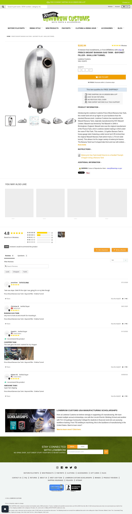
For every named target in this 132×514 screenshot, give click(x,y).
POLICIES (69, 480)
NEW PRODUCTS (48, 473)
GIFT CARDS (95, 473)
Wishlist (110, 6)
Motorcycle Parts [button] (16, 28)
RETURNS (33, 478)
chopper (16, 272)
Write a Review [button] (121, 250)
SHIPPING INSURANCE (55, 480)
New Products (52, 28)
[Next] (75, 121)
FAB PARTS (60, 473)
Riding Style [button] (35, 28)
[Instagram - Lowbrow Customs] (57, 467)
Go (106, 452)
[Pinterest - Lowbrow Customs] (75, 467)
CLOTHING (71, 473)
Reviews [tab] (8, 256)
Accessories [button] (107, 28)
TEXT (83, 446)
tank (25, 272)
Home (8, 36)
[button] (123, 299)
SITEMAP (79, 480)
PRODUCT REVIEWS (111, 478)
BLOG (104, 473)
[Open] (5, 508)
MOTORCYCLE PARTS (31, 473)
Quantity (81, 67)
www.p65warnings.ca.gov (114, 168)
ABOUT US (43, 478)
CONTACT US (16, 478)
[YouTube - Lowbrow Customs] (66, 467)
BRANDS (98, 478)
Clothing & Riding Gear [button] (86, 28)
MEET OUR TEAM (56, 478)
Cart (126, 6)
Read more (82, 145)
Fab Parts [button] (66, 28)
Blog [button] (120, 28)
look (7, 272)
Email (72, 446)
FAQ (25, 478)
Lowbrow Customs (84, 59)
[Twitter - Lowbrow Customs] (71, 467)
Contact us (126, 2)
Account (117, 6)
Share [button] (8, 299)
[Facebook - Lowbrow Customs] (62, 467)
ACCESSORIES (82, 473)
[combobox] (26, 6)
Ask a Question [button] (103, 250)
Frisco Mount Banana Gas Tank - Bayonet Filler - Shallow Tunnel (24, 294)
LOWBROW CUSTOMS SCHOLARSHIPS (78, 478)
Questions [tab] (21, 256)
